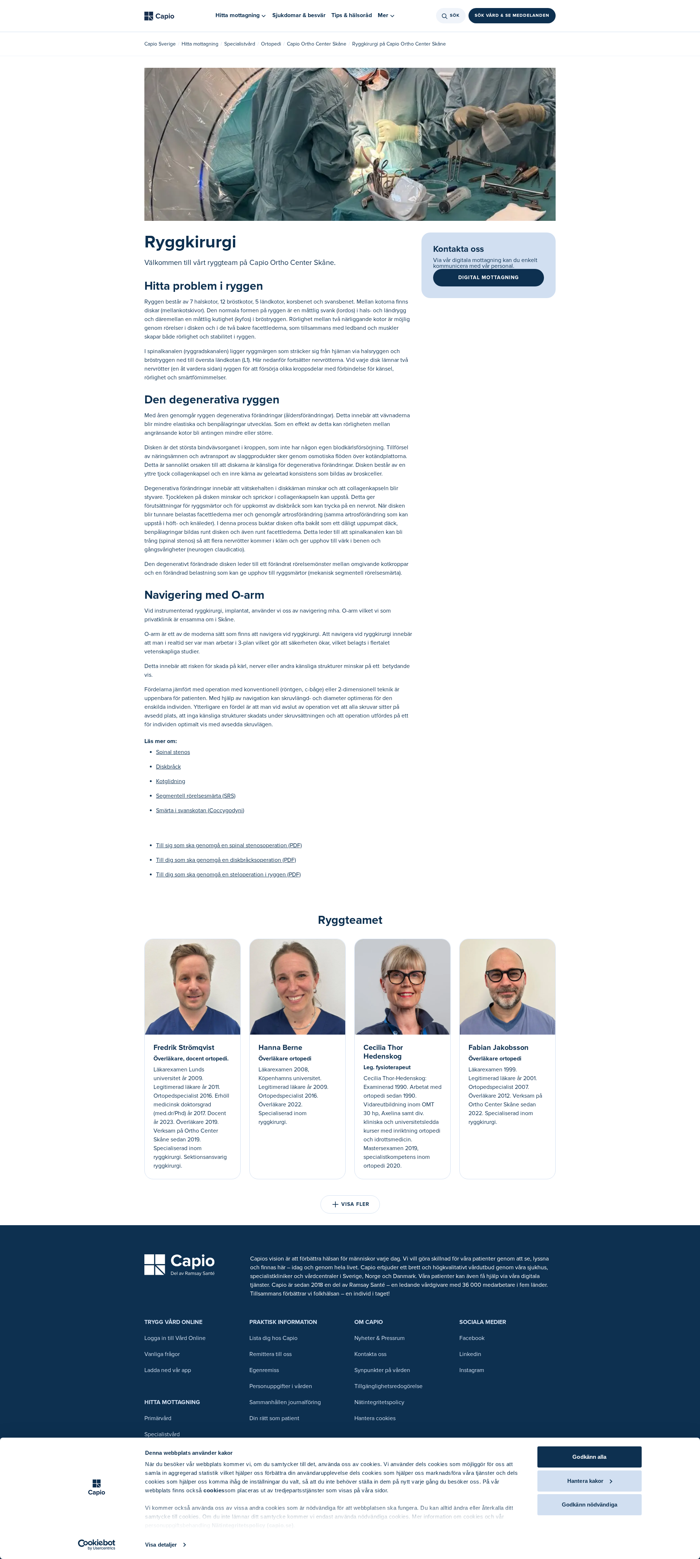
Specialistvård (239, 44)
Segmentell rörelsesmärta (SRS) (196, 796)
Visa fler (355, 1204)
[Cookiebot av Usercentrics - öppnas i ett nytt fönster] (97, 1544)
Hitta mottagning (200, 44)
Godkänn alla (589, 1457)
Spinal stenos (173, 752)
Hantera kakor (585, 1481)
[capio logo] (179, 1265)
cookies (214, 1490)
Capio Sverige (160, 44)
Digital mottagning (488, 277)
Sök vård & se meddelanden (512, 16)
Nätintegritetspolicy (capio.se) (253, 1525)
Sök (455, 16)
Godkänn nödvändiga (589, 1504)
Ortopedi (271, 44)
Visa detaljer (161, 1545)
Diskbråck (168, 766)
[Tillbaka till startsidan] (159, 16)
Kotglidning (170, 781)
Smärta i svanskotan (200, 810)
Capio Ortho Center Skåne (316, 44)
